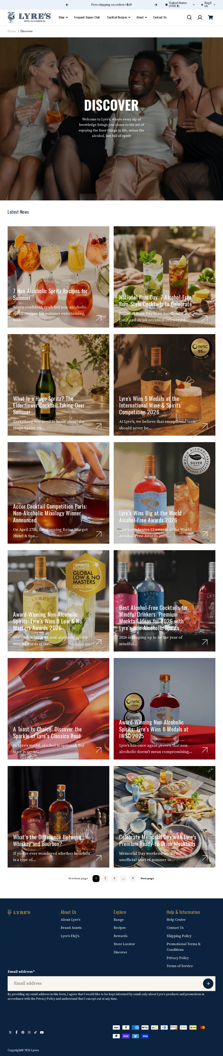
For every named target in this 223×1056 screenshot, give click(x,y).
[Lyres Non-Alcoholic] (29, 17)
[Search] (189, 17)
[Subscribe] (208, 983)
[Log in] (200, 17)
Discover (120, 952)
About (140, 17)
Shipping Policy (179, 936)
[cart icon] (210, 17)
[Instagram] (29, 1032)
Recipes (120, 928)
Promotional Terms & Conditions (184, 947)
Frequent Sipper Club (87, 17)
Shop (61, 17)
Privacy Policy (178, 958)
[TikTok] (35, 1032)
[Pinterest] (22, 1032)
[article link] (98, 318)
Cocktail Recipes (117, 17)
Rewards (120, 936)
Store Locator (124, 944)
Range (119, 920)
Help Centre (176, 920)
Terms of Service (180, 966)
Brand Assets (71, 928)
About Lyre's (70, 920)
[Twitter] (10, 1032)
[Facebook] (16, 1032)
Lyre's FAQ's (70, 936)
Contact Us (160, 17)
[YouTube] (41, 1032)
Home (12, 31)
